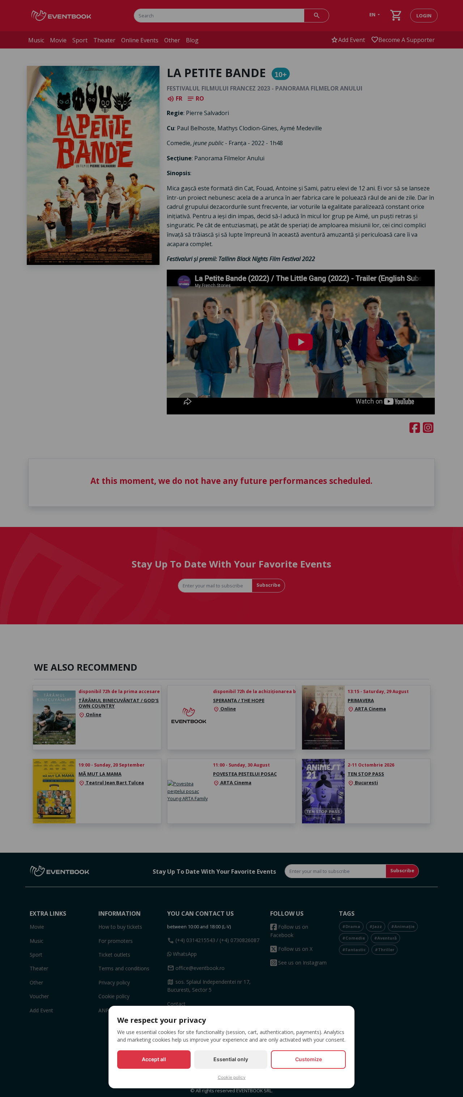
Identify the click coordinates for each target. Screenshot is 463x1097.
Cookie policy (232, 1077)
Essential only (230, 1059)
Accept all (154, 1059)
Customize (308, 1059)
